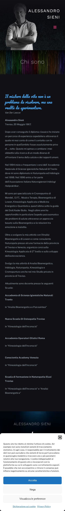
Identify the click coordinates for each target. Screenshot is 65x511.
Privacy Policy (44, 506)
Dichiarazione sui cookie (24, 506)
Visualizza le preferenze (33, 498)
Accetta (32, 480)
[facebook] (32, 433)
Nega (33, 489)
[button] (60, 437)
